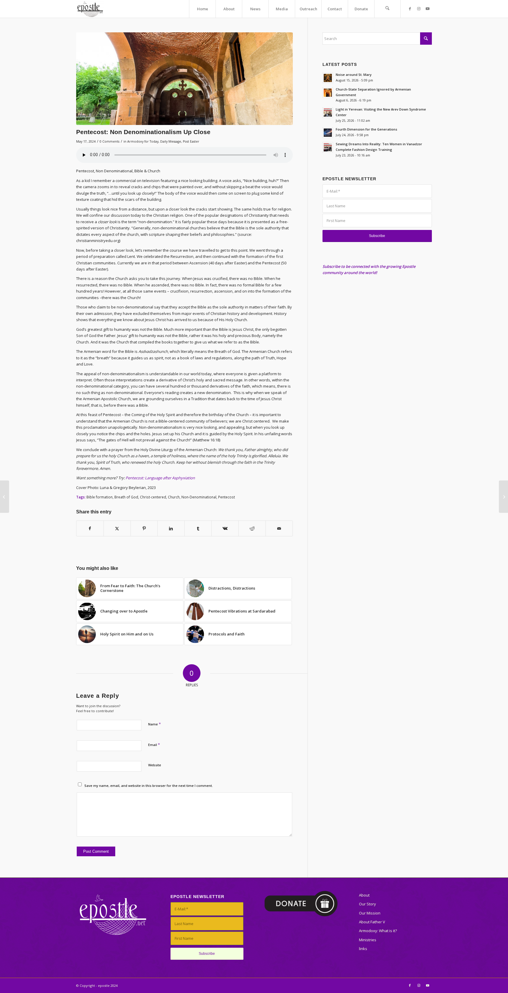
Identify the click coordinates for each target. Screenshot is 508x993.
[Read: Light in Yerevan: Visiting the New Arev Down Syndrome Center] (327, 112)
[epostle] (90, 9)
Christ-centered (153, 497)
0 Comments (109, 141)
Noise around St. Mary (354, 74)
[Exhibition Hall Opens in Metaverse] (503, 496)
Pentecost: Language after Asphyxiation (160, 477)
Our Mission (369, 913)
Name (154, 724)
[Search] (387, 9)
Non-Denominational (198, 497)
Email (154, 744)
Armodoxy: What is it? (378, 930)
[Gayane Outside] (184, 78)
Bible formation (99, 497)
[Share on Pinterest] (144, 528)
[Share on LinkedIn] (171, 528)
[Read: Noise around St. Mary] (327, 78)
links (363, 948)
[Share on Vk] (225, 528)
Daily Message (170, 141)
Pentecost (226, 497)
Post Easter (191, 141)
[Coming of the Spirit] (4, 496)
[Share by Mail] (279, 528)
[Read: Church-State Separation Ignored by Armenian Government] (327, 92)
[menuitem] (202, 9)
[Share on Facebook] (89, 528)
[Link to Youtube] (427, 8)
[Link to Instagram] (418, 8)
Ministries (367, 939)
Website (154, 765)
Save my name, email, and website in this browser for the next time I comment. (148, 785)
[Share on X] (117, 528)
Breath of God (126, 497)
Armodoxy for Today (142, 141)
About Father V (372, 921)
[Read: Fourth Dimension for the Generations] (327, 132)
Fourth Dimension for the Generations (366, 129)
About (364, 895)
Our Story (367, 904)
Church (174, 497)
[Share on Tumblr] (198, 528)
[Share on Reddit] (252, 528)
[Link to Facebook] (409, 8)
